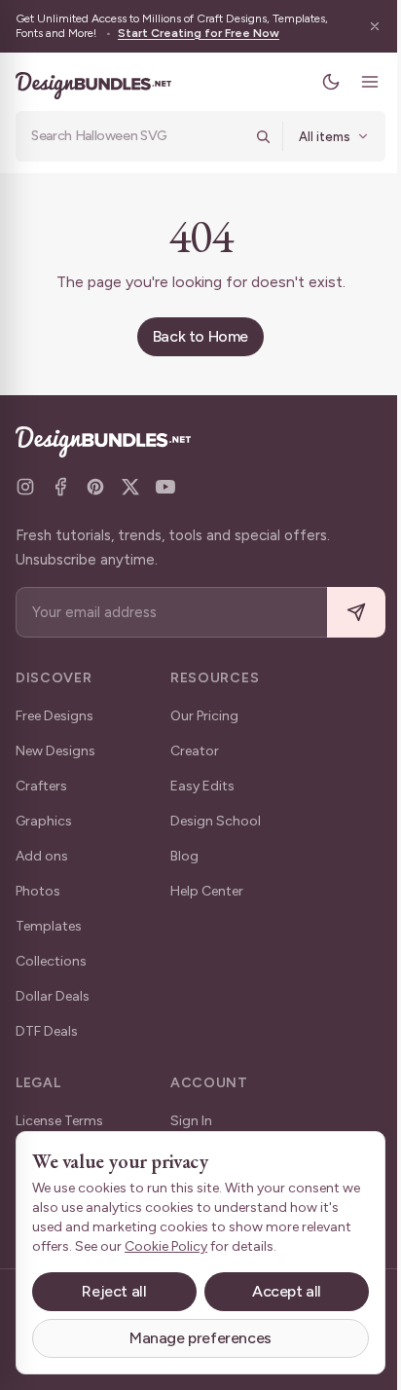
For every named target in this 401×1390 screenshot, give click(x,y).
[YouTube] (165, 486)
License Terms (59, 1121)
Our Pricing (204, 716)
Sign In (191, 1121)
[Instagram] (25, 486)
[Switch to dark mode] (330, 81)
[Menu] (369, 81)
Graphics (44, 821)
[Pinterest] (95, 486)
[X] (130, 486)
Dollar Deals (53, 996)
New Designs (55, 751)
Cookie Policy (166, 1246)
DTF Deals (47, 1031)
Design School (215, 821)
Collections (51, 961)
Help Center (206, 891)
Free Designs (54, 716)
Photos (38, 891)
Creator (194, 751)
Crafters (41, 786)
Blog (184, 856)
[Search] (262, 136)
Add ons (42, 856)
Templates (49, 926)
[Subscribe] (356, 613)
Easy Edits (202, 786)
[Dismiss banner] (374, 26)
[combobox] (137, 136)
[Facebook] (60, 486)
